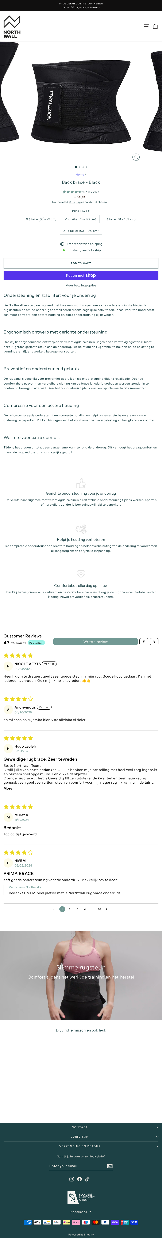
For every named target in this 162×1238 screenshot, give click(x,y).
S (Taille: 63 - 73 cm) (41, 219)
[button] (72, 192)
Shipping (75, 202)
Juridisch (80, 1136)
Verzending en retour (80, 1146)
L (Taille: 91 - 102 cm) (120, 219)
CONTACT (80, 1127)
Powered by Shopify (81, 1234)
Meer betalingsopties (81, 285)
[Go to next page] (107, 909)
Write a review (95, 642)
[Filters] (143, 641)
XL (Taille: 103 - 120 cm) (81, 231)
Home (80, 174)
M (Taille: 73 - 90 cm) (80, 219)
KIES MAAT (81, 211)
